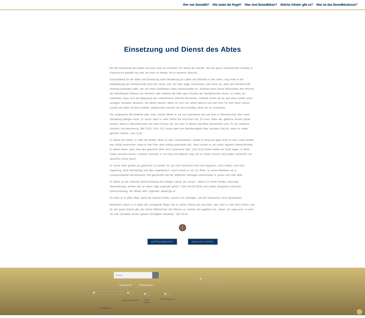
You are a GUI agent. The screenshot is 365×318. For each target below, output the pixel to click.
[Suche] (155, 275)
